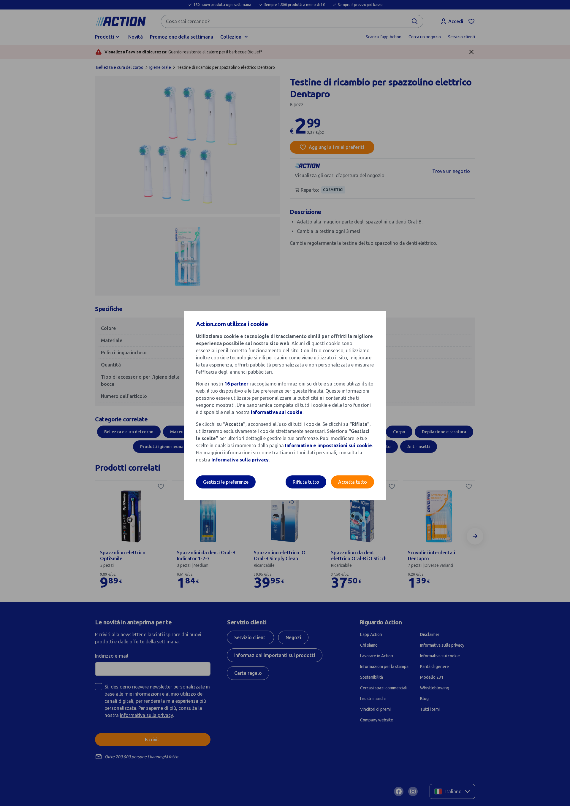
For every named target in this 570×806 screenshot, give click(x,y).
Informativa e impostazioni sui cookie (328, 445)
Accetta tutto (352, 482)
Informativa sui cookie (277, 412)
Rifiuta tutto (306, 482)
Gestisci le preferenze (225, 482)
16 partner (236, 383)
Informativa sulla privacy (240, 459)
